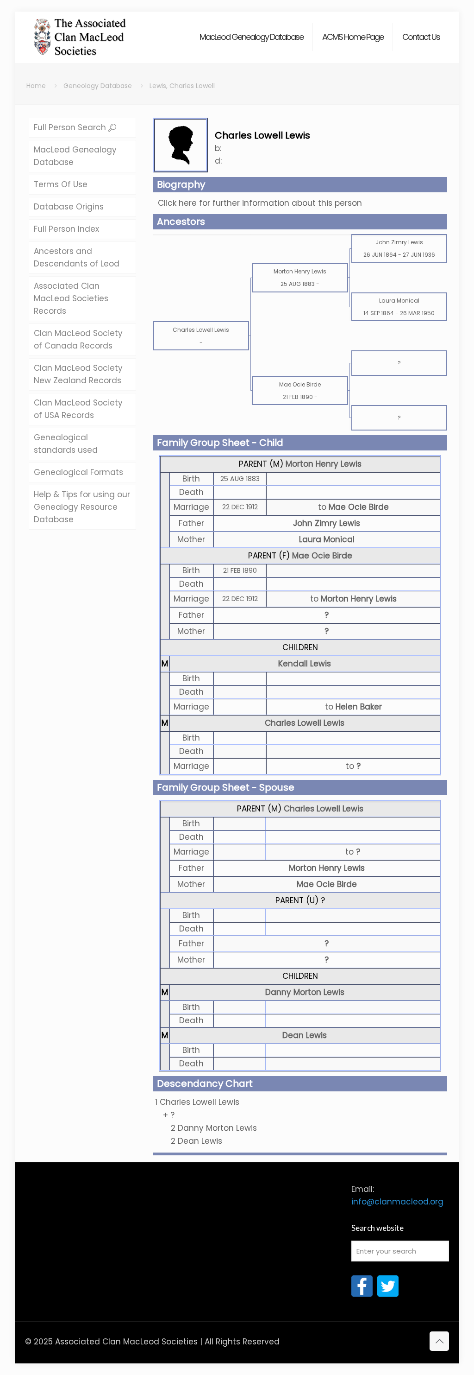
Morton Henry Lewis (324, 463)
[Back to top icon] (439, 1341)
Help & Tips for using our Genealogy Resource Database (82, 507)
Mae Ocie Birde (322, 555)
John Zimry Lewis (326, 523)
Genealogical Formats (78, 472)
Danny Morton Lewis (304, 992)
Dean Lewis (304, 1035)
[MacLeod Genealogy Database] (80, 32)
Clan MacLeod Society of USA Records (78, 409)
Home (36, 85)
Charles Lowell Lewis (304, 723)
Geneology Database (97, 85)
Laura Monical (327, 539)
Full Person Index (66, 228)
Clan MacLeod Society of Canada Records (78, 339)
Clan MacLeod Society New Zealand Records (78, 374)
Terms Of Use (60, 184)
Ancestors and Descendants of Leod (76, 257)
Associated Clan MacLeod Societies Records (71, 298)
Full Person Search (71, 127)
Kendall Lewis (304, 663)
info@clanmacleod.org (397, 1201)
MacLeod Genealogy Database (75, 156)
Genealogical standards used (66, 444)
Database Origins (69, 206)
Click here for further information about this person (260, 203)
